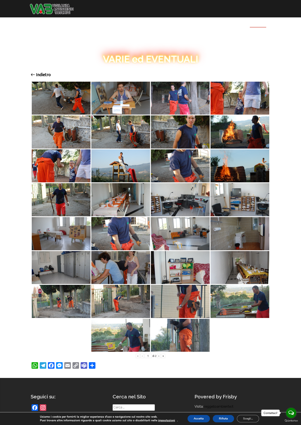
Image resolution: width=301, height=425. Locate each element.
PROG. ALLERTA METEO (174, 23)
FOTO (255, 23)
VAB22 (82, 23)
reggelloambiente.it (218, 406)
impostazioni (166, 420)
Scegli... (248, 418)
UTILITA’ (134, 23)
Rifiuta (223, 418)
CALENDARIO (111, 23)
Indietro (43, 75)
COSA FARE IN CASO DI (218, 23)
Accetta (199, 418)
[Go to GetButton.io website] (291, 420)
